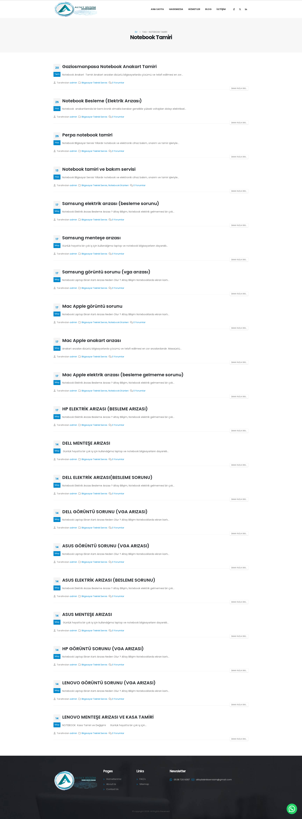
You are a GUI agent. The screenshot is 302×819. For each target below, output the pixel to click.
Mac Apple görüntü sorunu (92, 306)
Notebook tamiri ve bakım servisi (98, 169)
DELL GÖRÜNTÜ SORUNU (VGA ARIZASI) (105, 512)
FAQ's (142, 779)
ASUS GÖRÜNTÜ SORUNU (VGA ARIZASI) (105, 546)
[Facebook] (234, 9)
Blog (208, 9)
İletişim (221, 9)
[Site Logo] (75, 9)
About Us (111, 784)
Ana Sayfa (157, 9)
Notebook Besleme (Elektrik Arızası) (102, 101)
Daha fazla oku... (239, 88)
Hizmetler (194, 9)
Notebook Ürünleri (118, 185)
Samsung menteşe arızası (91, 238)
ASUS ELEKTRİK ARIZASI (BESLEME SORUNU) (108, 580)
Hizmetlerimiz (113, 779)
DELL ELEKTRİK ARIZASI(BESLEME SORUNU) (107, 477)
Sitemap (144, 784)
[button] (292, 809)
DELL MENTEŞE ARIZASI (86, 443)
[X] (240, 9)
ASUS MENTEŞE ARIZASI (87, 614)
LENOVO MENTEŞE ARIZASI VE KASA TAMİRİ (108, 717)
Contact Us (112, 789)
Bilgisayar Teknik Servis (94, 82)
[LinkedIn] (245, 9)
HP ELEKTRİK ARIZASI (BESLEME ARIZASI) (105, 409)
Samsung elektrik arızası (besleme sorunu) (110, 203)
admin (73, 82)
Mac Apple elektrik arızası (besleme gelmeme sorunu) (123, 375)
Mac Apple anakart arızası (91, 340)
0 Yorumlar (118, 82)
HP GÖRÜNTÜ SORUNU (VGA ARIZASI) (103, 649)
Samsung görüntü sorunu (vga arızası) (106, 272)
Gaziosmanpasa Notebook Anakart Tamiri (109, 66)
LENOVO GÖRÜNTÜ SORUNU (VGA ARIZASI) (109, 683)
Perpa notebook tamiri (87, 135)
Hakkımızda (176, 9)
